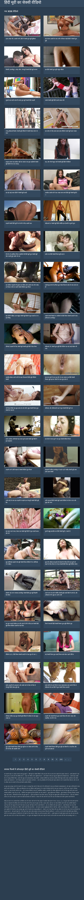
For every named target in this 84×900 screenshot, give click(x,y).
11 (56, 759)
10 (52, 759)
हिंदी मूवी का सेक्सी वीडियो (22, 2)
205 (61, 759)
